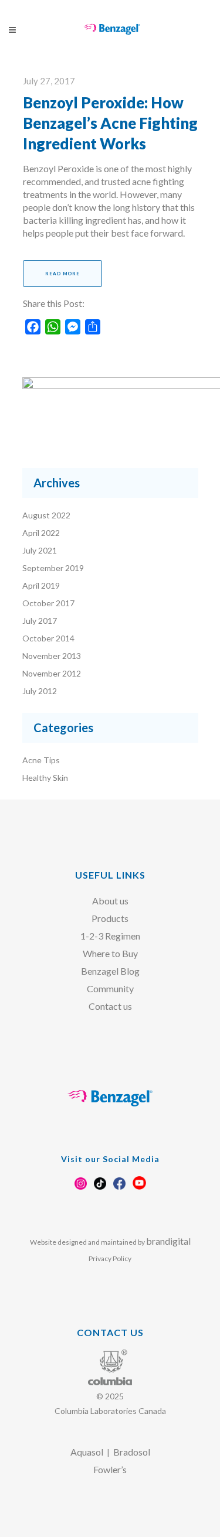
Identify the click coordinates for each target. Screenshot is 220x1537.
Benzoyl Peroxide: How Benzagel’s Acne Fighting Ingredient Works (110, 123)
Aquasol (86, 1451)
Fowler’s (110, 1469)
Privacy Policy (110, 1258)
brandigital (168, 1240)
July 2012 (39, 691)
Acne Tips (41, 760)
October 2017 (48, 603)
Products (110, 918)
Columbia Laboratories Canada (110, 1411)
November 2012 (51, 673)
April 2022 (41, 533)
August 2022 (46, 515)
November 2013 (51, 656)
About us (110, 900)
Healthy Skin (45, 778)
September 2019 (53, 568)
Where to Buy (110, 953)
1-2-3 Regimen (110, 935)
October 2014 (48, 638)
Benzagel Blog (110, 970)
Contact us (110, 1006)
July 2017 (39, 621)
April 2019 (41, 585)
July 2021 (39, 550)
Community (110, 988)
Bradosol (131, 1451)
